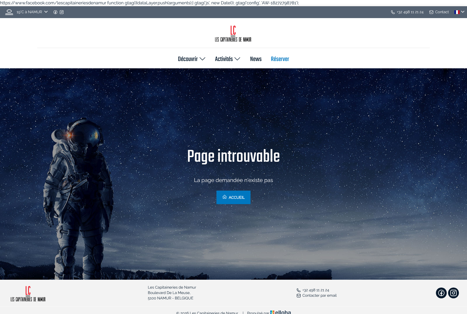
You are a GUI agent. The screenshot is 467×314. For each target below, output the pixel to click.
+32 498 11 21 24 (315, 290)
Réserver (280, 59)
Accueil (236, 197)
